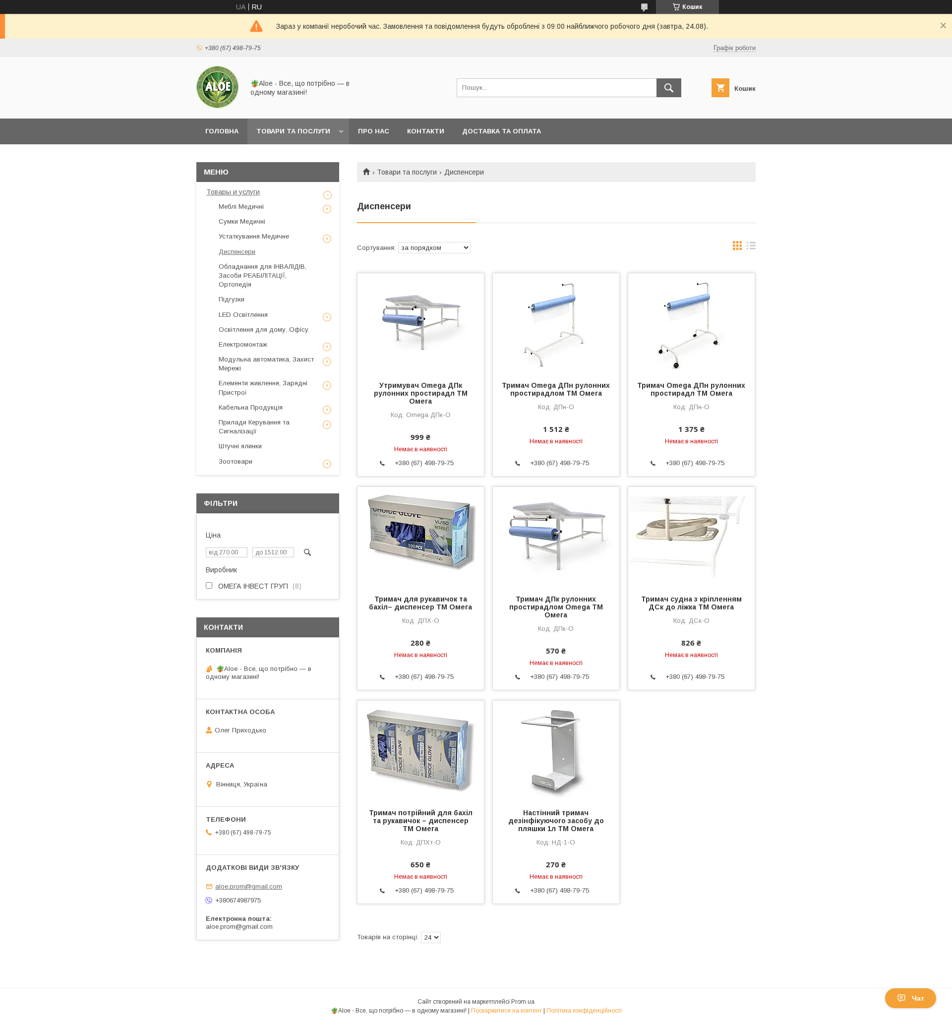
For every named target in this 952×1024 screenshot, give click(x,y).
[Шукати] (668, 87)
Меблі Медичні (241, 206)
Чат (918, 998)
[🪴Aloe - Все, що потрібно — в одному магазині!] (217, 106)
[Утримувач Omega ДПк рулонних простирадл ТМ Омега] (420, 322)
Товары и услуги (233, 192)
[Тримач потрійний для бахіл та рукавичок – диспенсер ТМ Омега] (420, 750)
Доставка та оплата (501, 131)
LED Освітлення (243, 314)
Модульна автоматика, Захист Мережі (266, 364)
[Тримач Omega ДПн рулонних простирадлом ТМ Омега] (556, 322)
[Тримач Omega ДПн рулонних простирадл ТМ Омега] (691, 322)
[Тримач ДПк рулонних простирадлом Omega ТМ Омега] (556, 536)
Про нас (373, 131)
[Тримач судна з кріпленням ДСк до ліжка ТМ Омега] (691, 536)
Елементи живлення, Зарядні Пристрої (263, 387)
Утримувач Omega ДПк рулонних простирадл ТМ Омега (421, 393)
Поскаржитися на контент (506, 1010)
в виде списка (751, 248)
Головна (221, 131)
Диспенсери (237, 251)
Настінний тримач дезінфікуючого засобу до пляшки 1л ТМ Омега (556, 821)
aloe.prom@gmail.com (248, 886)
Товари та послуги (293, 131)
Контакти (425, 131)
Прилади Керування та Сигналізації (254, 427)
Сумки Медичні (242, 221)
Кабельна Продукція (251, 407)
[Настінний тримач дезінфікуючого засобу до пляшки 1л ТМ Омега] (556, 750)
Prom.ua (523, 1001)
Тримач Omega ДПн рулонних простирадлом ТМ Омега (556, 389)
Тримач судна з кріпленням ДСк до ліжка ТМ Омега (691, 603)
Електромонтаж (243, 344)
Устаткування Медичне (254, 236)
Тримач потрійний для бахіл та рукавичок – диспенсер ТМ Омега (421, 821)
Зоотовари (235, 461)
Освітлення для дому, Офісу (263, 329)
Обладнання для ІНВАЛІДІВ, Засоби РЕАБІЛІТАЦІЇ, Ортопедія (262, 275)
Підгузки (231, 299)
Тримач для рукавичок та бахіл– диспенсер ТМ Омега (420, 603)
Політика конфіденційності (584, 1010)
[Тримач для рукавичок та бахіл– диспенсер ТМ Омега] (420, 536)
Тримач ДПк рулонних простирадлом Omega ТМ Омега (556, 607)
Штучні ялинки (240, 446)
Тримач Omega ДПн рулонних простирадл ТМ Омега (691, 389)
